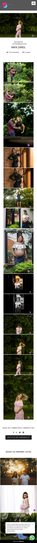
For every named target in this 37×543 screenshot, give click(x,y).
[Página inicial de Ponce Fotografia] (8, 5)
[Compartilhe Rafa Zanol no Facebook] (13, 432)
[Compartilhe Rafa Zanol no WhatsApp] (16, 432)
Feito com (18, 541)
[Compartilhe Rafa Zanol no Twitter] (20, 432)
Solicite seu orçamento (18, 437)
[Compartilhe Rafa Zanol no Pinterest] (23, 432)
